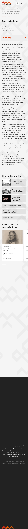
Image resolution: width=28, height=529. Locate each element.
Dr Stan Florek (5, 26)
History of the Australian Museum (10, 11)
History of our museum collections (10, 13)
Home (3, 9)
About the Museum (11, 9)
